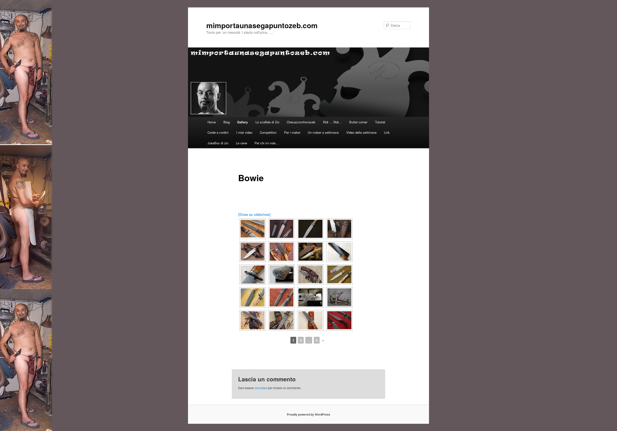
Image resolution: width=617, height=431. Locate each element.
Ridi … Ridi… (332, 122)
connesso (261, 388)
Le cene (241, 143)
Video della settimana (361, 132)
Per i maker (292, 132)
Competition (268, 132)
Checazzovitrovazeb (301, 122)
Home (212, 122)
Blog (226, 122)
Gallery (242, 122)
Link (387, 132)
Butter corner (358, 122)
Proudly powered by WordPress (308, 414)
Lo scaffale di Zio (267, 122)
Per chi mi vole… (267, 143)
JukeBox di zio (218, 143)
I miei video (244, 132)
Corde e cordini (218, 132)
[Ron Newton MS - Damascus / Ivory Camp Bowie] (281, 252)
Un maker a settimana (323, 132)
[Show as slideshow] (254, 214)
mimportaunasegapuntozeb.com (262, 25)
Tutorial (380, 122)
